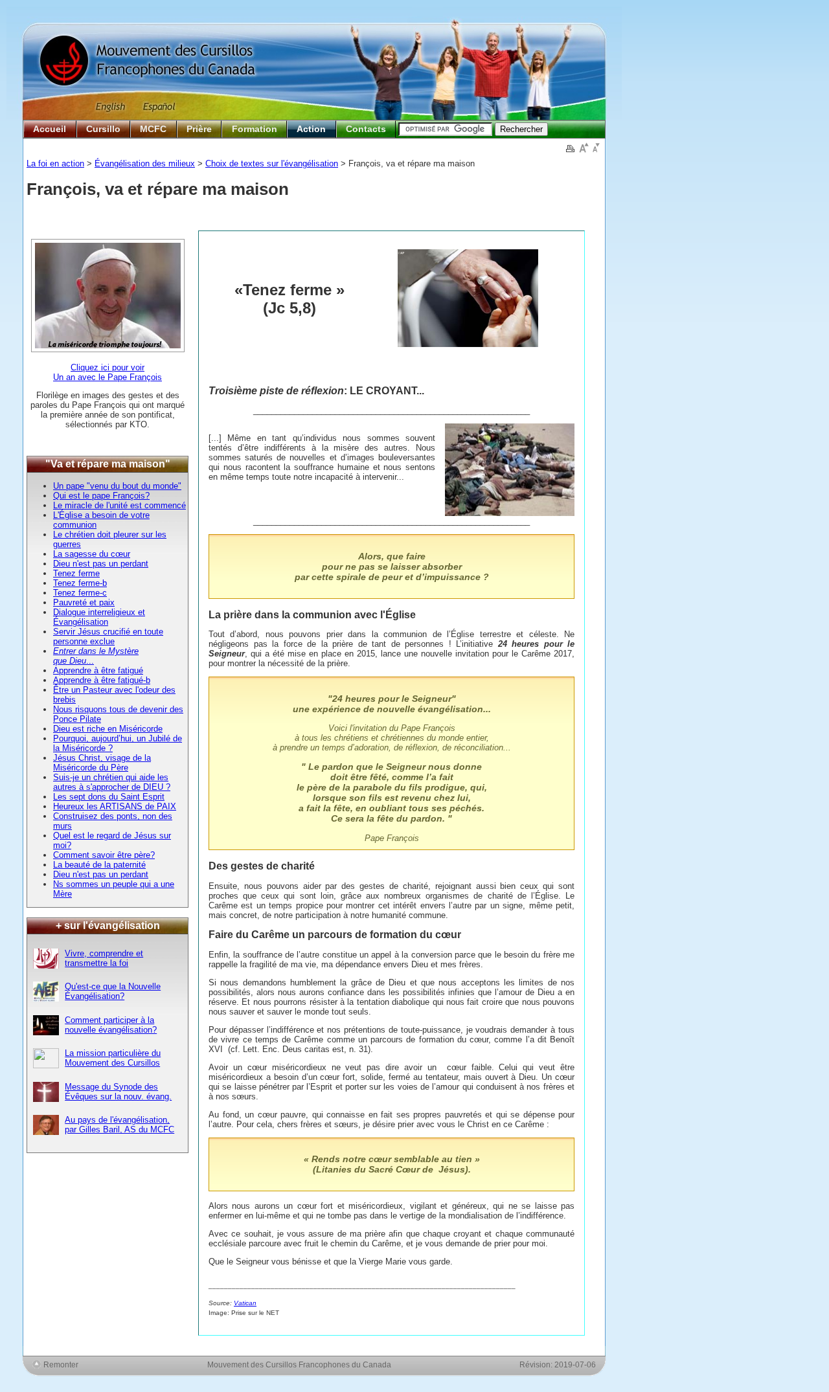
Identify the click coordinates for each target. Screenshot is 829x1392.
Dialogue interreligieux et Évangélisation (99, 617)
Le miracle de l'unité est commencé (119, 505)
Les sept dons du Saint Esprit (109, 797)
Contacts (366, 129)
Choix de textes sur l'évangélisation (271, 163)
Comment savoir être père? (104, 855)
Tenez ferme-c (80, 593)
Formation (254, 129)
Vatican (245, 1303)
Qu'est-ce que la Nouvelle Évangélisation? (113, 991)
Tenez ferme (76, 573)
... (90, 661)
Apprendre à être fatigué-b (101, 680)
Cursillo (103, 129)
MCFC (153, 129)
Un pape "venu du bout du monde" (117, 486)
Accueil (49, 129)
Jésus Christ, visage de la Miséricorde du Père (102, 762)
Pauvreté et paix (84, 602)
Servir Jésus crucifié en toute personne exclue (108, 636)
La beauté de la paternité (99, 865)
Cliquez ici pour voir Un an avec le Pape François (107, 372)
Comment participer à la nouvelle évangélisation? (111, 1025)
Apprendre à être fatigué (98, 670)
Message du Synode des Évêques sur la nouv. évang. (118, 1091)
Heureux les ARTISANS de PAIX (114, 806)
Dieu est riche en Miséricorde (108, 729)
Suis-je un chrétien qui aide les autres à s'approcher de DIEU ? (111, 782)
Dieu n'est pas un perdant (100, 563)
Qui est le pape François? (101, 495)
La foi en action (55, 163)
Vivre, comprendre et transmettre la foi (104, 958)
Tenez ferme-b (80, 583)
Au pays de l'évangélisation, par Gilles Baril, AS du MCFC (119, 1124)
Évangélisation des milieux (145, 163)
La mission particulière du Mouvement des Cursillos (113, 1058)
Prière (199, 129)
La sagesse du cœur (91, 554)
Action (311, 129)
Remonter (60, 1364)
